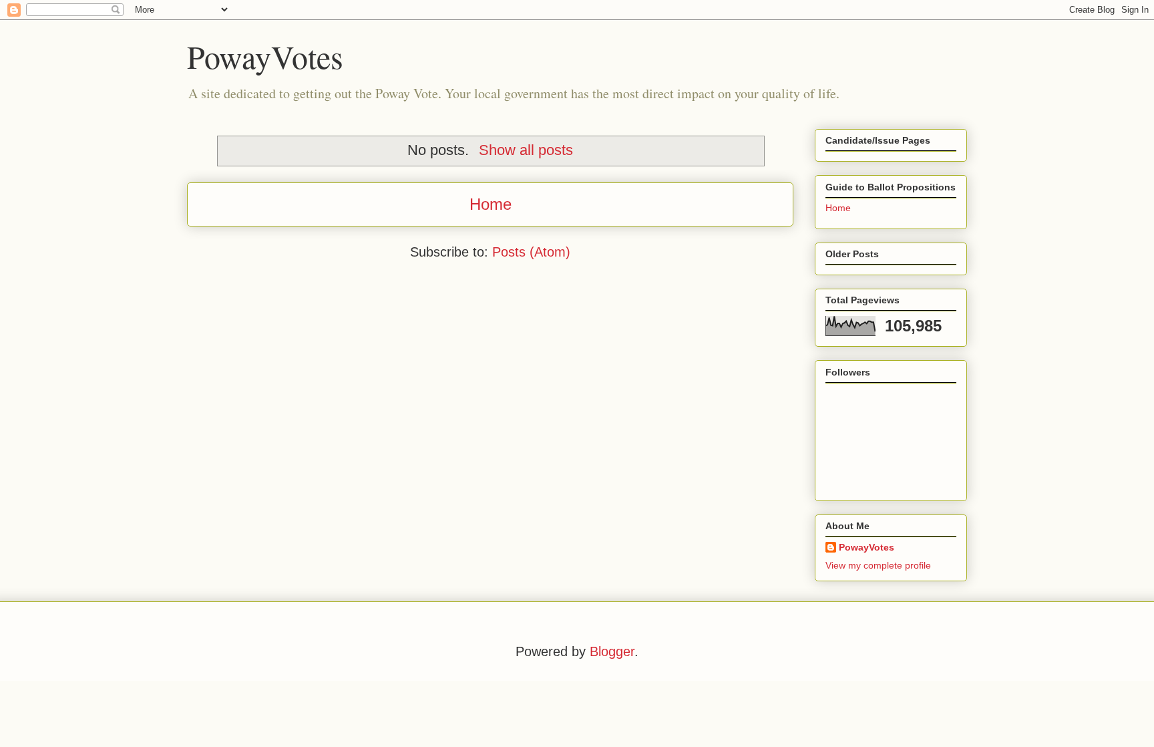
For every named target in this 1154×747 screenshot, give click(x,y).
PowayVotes (265, 56)
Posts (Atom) (531, 252)
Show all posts (526, 150)
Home (490, 204)
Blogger (612, 651)
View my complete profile (878, 565)
